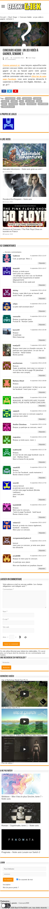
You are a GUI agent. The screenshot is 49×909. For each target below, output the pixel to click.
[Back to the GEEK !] (24, 6)
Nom (5, 611)
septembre (43, 104)
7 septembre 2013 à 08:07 (38, 345)
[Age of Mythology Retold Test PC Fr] (24, 694)
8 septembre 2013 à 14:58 (38, 437)
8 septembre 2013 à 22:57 (38, 555)
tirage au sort (8, 106)
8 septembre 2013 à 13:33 (38, 411)
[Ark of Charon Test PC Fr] (24, 721)
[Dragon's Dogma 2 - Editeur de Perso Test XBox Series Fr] (24, 749)
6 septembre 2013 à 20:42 (38, 290)
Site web (6, 627)
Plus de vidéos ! (7, 763)
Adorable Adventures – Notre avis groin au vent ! (22, 169)
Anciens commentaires (12, 252)
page (22, 104)
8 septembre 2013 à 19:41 (38, 541)
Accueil (3, 17)
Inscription (6, 885)
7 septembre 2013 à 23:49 (38, 363)
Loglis (6, 58)
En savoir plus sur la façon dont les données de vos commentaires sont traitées (22, 653)
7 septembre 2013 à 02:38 (38, 329)
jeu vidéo (30, 101)
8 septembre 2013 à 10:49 (38, 397)
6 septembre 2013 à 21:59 (38, 303)
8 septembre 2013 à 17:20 (38, 449)
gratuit (5, 101)
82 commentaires (10, 59)
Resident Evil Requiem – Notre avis (17, 199)
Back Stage (12, 17)
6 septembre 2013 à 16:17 (38, 268)
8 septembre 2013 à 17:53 (38, 483)
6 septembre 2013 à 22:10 (38, 316)
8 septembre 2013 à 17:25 (38, 467)
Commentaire (8, 589)
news (39, 101)
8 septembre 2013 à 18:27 (38, 505)
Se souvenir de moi (25, 880)
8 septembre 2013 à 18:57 (38, 522)
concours (10, 98)
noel (4, 104)
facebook (27, 98)
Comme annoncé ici (11, 65)
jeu (21, 101)
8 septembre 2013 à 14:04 (38, 424)
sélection (32, 104)
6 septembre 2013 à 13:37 (38, 255)
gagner (37, 98)
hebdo (14, 101)
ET (19, 98)
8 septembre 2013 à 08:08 (38, 380)
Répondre (42, 263)
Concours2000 (24, 903)
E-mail (6, 619)
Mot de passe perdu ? (11, 887)
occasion (13, 104)
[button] (6, 905)
